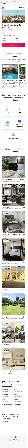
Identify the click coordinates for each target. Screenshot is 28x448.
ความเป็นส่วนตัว (11, 441)
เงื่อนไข (17, 441)
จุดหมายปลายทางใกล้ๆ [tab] (7, 385)
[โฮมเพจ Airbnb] (3, 7)
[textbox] (7, 40)
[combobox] (13, 35)
